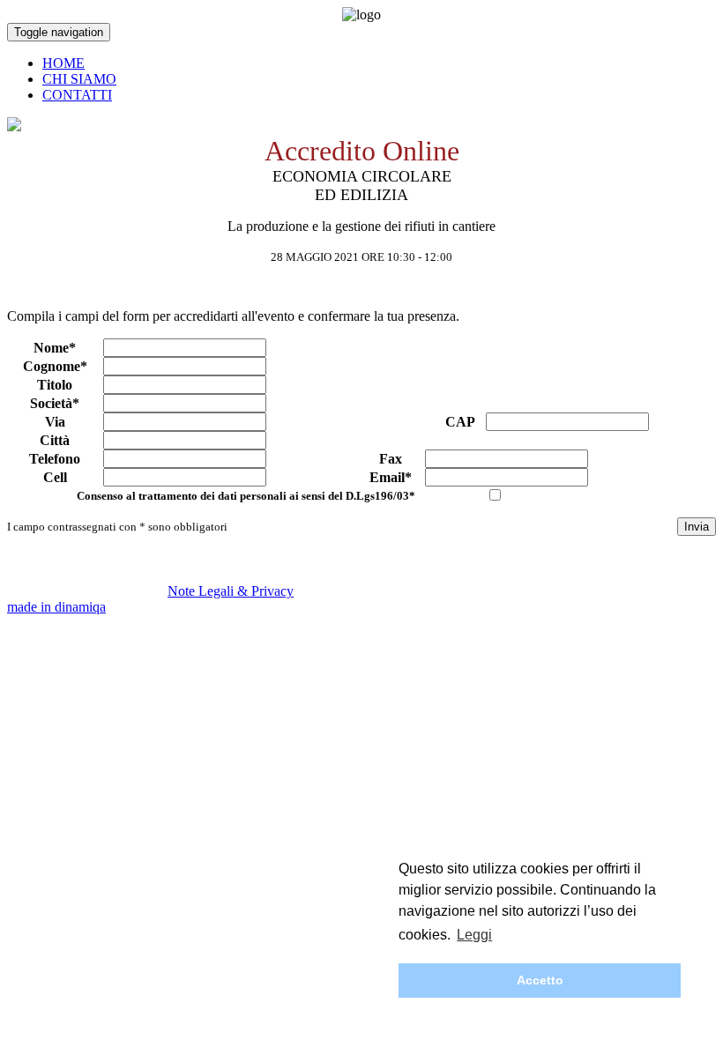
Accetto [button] (540, 980)
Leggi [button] (474, 934)
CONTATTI (77, 94)
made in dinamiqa (56, 606)
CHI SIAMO (79, 78)
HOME (63, 63)
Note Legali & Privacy (231, 590)
